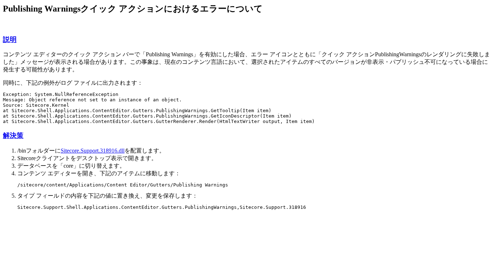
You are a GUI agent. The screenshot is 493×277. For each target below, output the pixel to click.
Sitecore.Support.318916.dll (93, 151)
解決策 (13, 135)
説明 (10, 39)
